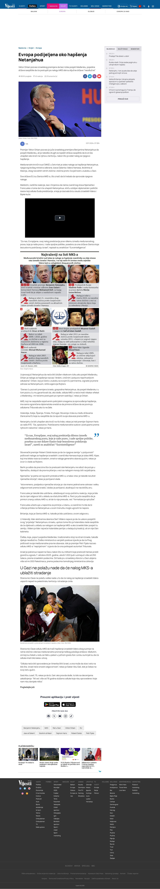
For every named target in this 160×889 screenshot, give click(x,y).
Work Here (122, 785)
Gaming (80, 793)
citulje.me (124, 6)
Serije (96, 790)
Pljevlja (112, 838)
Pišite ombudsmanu (28, 873)
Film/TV (80, 790)
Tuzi (111, 850)
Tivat (111, 847)
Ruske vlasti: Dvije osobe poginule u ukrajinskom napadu (123, 63)
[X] (54, 716)
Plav (111, 830)
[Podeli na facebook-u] (85, 76)
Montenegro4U (125, 782)
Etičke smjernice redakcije (46, 873)
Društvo (38, 787)
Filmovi (96, 793)
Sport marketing (57, 834)
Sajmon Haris (61, 733)
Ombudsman (40, 819)
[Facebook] (48, 716)
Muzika (80, 785)
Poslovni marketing (135, 786)
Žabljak (112, 858)
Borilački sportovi (56, 822)
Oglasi (135, 6)
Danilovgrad (114, 804)
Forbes (48, 782)
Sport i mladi (56, 828)
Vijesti (38, 782)
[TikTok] (71, 716)
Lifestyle (89, 782)
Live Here (122, 790)
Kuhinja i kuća (89, 794)
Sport (56, 782)
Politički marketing (135, 791)
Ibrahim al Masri (45, 733)
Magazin (65, 782)
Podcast (39, 799)
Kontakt (123, 873)
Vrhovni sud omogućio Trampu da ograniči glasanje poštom (122, 91)
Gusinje (112, 807)
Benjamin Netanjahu (32, 728)
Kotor (112, 819)
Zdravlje (89, 785)
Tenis (55, 799)
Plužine (112, 833)
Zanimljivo (81, 787)
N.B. (27, 144)
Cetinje (112, 802)
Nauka (38, 816)
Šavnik (112, 844)
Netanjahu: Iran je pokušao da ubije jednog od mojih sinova (123, 72)
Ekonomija (39, 790)
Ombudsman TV (40, 822)
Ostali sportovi (56, 808)
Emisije (96, 787)
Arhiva (77, 866)
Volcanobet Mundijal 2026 (57, 787)
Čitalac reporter (132, 873)
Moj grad (113, 782)
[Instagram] (65, 716)
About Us (115, 878)
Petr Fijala (90, 733)
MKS (46, 728)
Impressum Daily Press (95, 873)
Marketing (136, 782)
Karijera (44, 878)
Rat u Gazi (57, 728)
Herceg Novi (112, 811)
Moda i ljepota (88, 788)
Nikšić (112, 824)
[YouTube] (60, 716)
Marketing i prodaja (111, 873)
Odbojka (56, 819)
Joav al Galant (29, 733)
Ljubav (88, 799)
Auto (37, 802)
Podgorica (113, 785)
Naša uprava (40, 827)
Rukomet (57, 802)
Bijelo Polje (113, 796)
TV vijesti (96, 783)
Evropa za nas (73, 794)
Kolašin (112, 816)
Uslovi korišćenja (63, 873)
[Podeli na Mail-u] (99, 76)
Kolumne (105, 782)
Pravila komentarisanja (78, 873)
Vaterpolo (57, 804)
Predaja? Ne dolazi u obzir (119, 56)
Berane (112, 793)
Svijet (72, 782)
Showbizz (81, 796)
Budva (112, 799)
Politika (38, 785)
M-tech (38, 810)
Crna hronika (40, 793)
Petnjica (112, 827)
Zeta (111, 855)
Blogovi (68, 866)
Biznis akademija (39, 805)
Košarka (56, 796)
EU (81, 728)
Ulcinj (112, 853)
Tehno (38, 813)
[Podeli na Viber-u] (94, 76)
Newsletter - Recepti (82, 878)
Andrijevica (114, 787)
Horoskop (89, 802)
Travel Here (123, 787)
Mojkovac (113, 821)
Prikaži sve (123, 99)
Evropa (72, 787)
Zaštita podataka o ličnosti (101, 878)
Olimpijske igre (57, 814)
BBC (93, 866)
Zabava (80, 782)
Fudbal (56, 793)
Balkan (72, 785)
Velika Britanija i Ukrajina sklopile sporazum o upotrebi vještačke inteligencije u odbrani (122, 81)
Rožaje (112, 841)
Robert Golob (76, 733)
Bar (111, 790)
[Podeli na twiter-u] (90, 76)
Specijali (86, 866)
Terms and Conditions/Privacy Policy (61, 878)
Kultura (38, 796)
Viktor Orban (70, 728)
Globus (72, 790)
